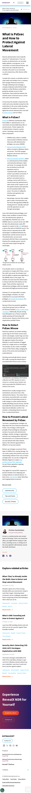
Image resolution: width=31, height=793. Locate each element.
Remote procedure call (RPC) (15, 159)
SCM (20, 226)
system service (7, 113)
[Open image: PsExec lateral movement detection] (15, 371)
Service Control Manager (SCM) (16, 147)
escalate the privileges (17, 299)
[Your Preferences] (2, 790)
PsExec (4, 121)
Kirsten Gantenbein (16, 530)
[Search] (13, 2)
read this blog (13, 477)
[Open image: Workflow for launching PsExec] (15, 255)
